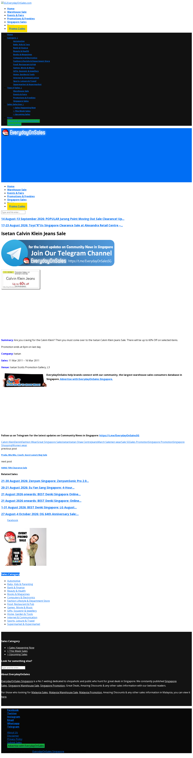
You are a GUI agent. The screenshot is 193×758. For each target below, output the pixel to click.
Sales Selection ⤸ (15, 104)
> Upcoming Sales (21, 114)
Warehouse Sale (17, 12)
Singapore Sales (17, 22)
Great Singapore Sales (49, 442)
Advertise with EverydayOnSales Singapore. (86, 379)
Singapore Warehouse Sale (23, 685)
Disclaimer (13, 735)
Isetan (65, 442)
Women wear (19, 445)
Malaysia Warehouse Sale (63, 692)
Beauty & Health (21, 51)
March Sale (104, 442)
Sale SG (125, 442)
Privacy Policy (14, 739)
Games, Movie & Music (24, 68)
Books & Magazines (22, 54)
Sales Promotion (139, 442)
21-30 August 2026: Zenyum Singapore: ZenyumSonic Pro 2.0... (45, 481)
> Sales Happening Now (24, 107)
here (3, 696)
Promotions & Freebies (21, 18)
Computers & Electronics (25, 58)
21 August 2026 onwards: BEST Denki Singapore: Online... (41, 501)
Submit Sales (14, 742)
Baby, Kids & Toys (21, 44)
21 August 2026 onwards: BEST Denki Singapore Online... (41, 494)
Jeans (94, 442)
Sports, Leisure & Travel (24, 81)
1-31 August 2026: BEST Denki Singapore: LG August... (39, 507)
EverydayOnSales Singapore (17, 681)
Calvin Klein (7, 442)
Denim (18, 442)
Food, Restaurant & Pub (24, 64)
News (10, 117)
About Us (12, 732)
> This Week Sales (21, 111)
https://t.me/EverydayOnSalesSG (119, 435)
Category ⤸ (12, 38)
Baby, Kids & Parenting (20, 584)
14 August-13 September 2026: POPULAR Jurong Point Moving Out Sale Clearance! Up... (62, 219)
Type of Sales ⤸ (14, 87)
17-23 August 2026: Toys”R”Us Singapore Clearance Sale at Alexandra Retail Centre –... (62, 225)
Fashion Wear (29, 442)
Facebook (12, 520)
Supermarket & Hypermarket (27, 84)
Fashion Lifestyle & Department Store (31, 61)
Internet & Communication (26, 77)
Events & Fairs (15, 15)
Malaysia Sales (39, 692)
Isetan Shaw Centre (80, 442)
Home (10, 8)
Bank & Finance (20, 48)
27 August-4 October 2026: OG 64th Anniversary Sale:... (40, 514)
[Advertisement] (91, 159)
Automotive (19, 41)
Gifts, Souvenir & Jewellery (26, 71)
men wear (115, 442)
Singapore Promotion (160, 442)
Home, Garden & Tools (24, 74)
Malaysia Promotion (90, 692)
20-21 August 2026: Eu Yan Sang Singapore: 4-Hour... (37, 487)
